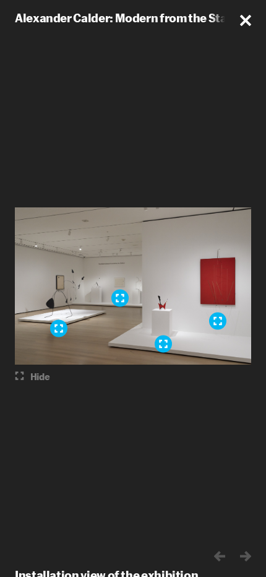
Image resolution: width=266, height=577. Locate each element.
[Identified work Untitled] (163, 344)
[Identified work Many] (120, 298)
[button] (246, 20)
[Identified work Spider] (59, 329)
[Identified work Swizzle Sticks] (218, 321)
